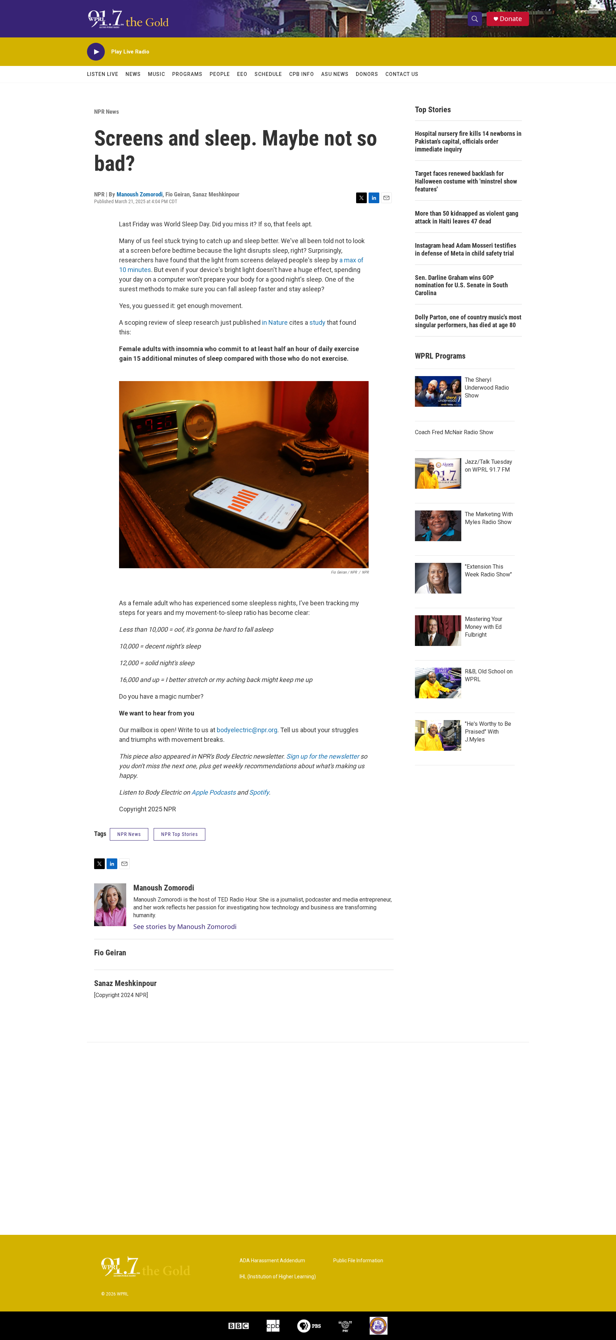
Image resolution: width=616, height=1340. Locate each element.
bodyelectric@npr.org (247, 730)
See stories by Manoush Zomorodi (185, 926)
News (133, 74)
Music (156, 74)
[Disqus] (308, 1138)
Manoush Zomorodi (140, 194)
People (220, 74)
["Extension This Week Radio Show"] (438, 578)
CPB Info (301, 74)
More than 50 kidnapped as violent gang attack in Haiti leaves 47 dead (466, 217)
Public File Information (358, 1260)
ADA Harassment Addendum (272, 1260)
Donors (367, 74)
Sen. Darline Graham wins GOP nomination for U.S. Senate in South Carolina (461, 285)
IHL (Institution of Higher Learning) (278, 1276)
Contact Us (402, 74)
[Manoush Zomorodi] (110, 904)
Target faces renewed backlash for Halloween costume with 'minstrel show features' (466, 181)
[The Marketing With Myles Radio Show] (438, 525)
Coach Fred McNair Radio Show (454, 432)
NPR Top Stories (179, 834)
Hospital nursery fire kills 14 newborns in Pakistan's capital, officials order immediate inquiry (468, 141)
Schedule (268, 74)
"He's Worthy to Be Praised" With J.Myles (488, 731)
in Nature (275, 322)
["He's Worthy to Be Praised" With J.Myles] (438, 735)
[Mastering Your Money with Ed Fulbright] (438, 630)
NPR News (106, 111)
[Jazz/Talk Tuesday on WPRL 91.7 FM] (438, 473)
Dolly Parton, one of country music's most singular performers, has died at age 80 (468, 321)
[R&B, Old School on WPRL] (438, 683)
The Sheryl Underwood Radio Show (487, 387)
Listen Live (102, 74)
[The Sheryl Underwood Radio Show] (438, 391)
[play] (96, 52)
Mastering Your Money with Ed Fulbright (483, 627)
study (317, 322)
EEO (242, 74)
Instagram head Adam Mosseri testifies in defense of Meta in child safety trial (465, 249)
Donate (511, 18)
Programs (187, 74)
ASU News (335, 74)
